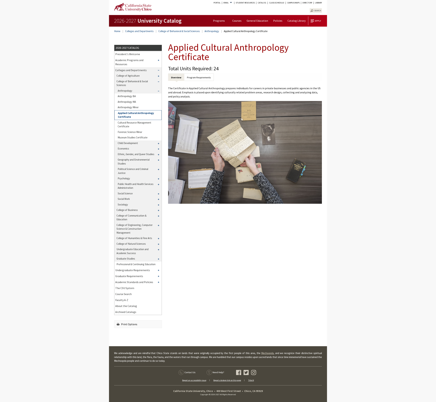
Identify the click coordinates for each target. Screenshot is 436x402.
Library (318, 3)
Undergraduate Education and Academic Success (132, 251)
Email (226, 3)
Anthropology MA (127, 101)
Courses (237, 20)
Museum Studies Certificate (132, 137)
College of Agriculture (128, 75)
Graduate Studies (125, 258)
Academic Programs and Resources (129, 62)
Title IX (251, 380)
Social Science (125, 193)
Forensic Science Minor (130, 132)
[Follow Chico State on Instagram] (254, 373)
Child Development (128, 143)
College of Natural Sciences (131, 243)
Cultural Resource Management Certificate (134, 124)
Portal (217, 3)
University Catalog (148, 20)
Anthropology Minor (128, 107)
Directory (307, 3)
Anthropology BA (127, 96)
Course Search (123, 294)
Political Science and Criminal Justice (133, 171)
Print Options (129, 324)
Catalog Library (296, 20)
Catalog (262, 3)
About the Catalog (126, 306)
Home (117, 31)
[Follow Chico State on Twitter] (247, 373)
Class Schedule (276, 3)
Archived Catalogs (125, 312)
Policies (277, 20)
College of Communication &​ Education (131, 217)
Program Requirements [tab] (199, 77)
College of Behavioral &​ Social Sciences (132, 83)
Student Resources (245, 3)
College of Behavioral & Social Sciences (179, 31)
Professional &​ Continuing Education (135, 264)
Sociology (123, 204)
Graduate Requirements (129, 276)
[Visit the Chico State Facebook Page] (239, 373)
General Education (257, 20)
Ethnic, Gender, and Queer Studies (136, 154)
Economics (123, 148)
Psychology (124, 178)
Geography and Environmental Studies (134, 161)
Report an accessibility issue (194, 380)
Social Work (124, 198)
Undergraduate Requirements (132, 270)
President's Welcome (127, 54)
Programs (219, 20)
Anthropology (212, 31)
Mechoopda (267, 353)
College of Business (127, 210)
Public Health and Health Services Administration (135, 186)
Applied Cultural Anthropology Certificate (136, 115)
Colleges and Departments (139, 31)
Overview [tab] (176, 77)
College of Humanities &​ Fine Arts (134, 238)
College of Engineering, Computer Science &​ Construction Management (134, 228)
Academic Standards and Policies (134, 282)
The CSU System (124, 288)
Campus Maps (293, 3)
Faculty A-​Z (121, 300)
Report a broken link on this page (227, 380)
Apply (318, 20)
